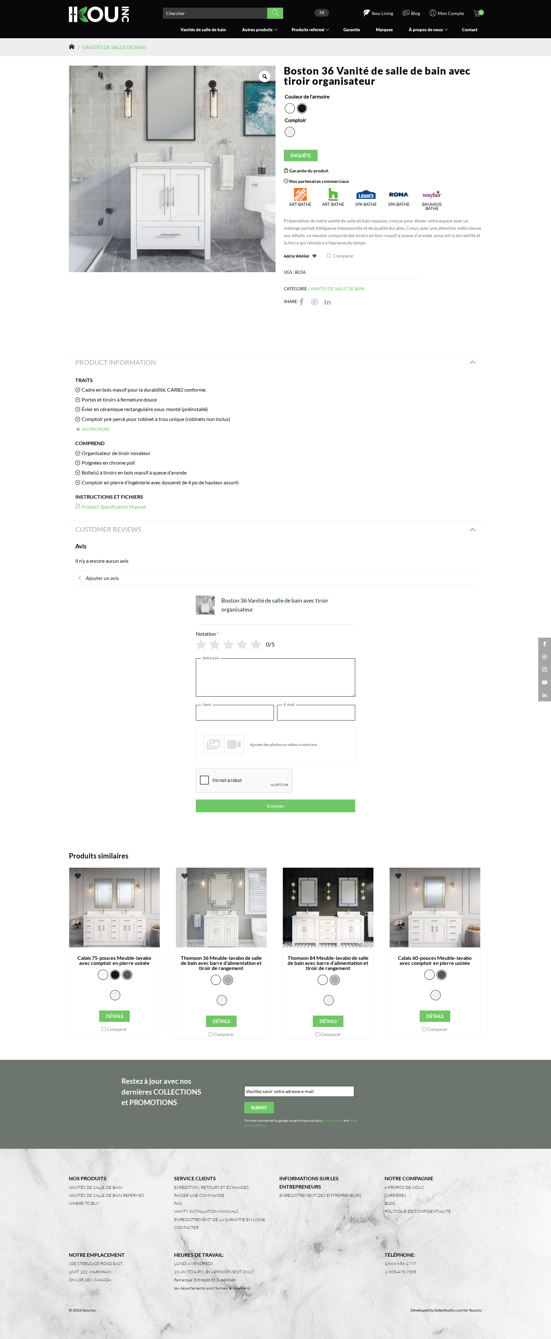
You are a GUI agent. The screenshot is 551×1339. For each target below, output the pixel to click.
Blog (390, 1203)
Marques (384, 29)
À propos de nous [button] (426, 29)
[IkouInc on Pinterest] (544, 657)
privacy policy (333, 1120)
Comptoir (295, 120)
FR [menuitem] (322, 12)
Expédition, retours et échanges (211, 1187)
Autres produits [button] (257, 29)
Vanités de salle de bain (203, 29)
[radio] (290, 108)
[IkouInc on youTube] (544, 682)
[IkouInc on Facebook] (544, 644)
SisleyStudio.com (448, 1310)
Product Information (115, 362)
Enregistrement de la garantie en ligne (219, 1219)
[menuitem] (321, 13)
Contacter (186, 1227)
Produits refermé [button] (308, 29)
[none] (321, 13)
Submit (259, 1107)
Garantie (351, 29)
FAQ (178, 1203)
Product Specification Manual (113, 506)
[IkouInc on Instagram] (544, 669)
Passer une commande (199, 1195)
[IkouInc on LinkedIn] (544, 695)
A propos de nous (404, 1187)
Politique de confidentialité (418, 1211)
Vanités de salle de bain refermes (106, 1195)
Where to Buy (84, 1203)
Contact (469, 29)
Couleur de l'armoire (307, 96)
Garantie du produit (308, 170)
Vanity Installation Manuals (206, 1211)
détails (114, 1016)
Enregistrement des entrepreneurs (320, 1195)
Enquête (300, 155)
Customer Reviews (108, 529)
